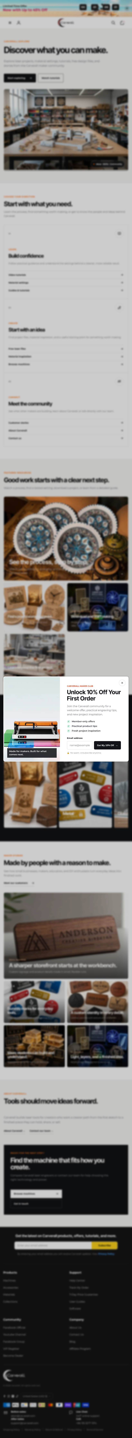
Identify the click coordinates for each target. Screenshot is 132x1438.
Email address (75, 738)
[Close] (122, 683)
